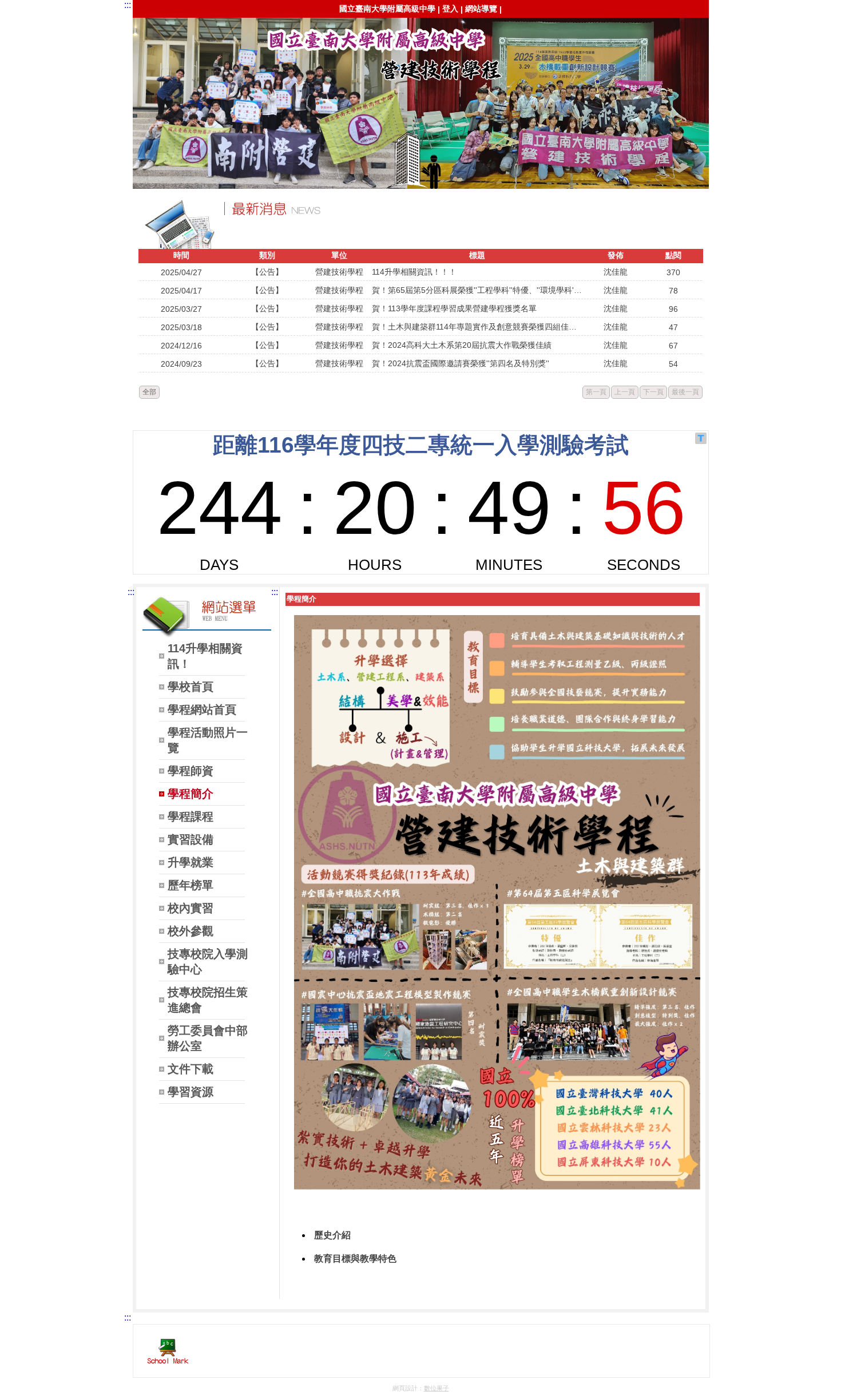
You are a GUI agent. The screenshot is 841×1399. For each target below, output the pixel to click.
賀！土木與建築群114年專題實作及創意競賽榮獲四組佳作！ (477, 326)
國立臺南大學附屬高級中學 (387, 8)
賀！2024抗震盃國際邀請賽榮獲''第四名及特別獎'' (460, 363)
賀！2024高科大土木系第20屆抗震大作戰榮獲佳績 (462, 345)
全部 (149, 392)
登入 (450, 8)
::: (127, 5)
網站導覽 (481, 8)
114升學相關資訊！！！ (414, 271)
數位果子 (436, 1388)
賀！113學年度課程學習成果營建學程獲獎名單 (454, 308)
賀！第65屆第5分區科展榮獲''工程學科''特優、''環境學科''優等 (477, 290)
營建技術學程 (152, 37)
